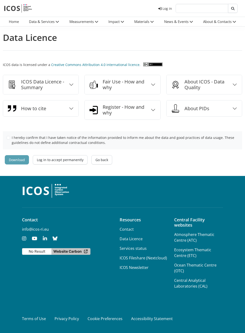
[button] (44, 21)
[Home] (18, 8)
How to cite (33, 108)
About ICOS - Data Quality (204, 84)
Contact (127, 229)
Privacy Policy (67, 318)
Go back (101, 160)
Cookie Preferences (105, 318)
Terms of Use (34, 318)
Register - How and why (123, 110)
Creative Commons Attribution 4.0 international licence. (95, 64)
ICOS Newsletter (134, 267)
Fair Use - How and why (123, 84)
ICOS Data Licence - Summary (42, 84)
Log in (167, 8)
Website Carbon (67, 251)
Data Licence (131, 238)
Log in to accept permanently (60, 160)
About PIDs (196, 108)
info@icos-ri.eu (35, 229)
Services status (133, 248)
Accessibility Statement (152, 318)
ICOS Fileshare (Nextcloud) (143, 258)
